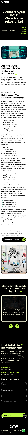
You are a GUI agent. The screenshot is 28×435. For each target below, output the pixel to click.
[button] (11, 326)
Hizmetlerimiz (14, 30)
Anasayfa (4, 30)
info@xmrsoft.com (7, 374)
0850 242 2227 (6, 369)
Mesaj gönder (7, 415)
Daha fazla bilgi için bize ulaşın (12, 239)
